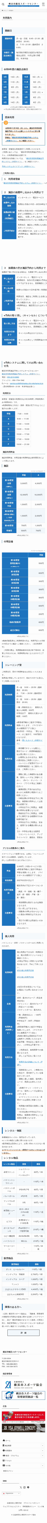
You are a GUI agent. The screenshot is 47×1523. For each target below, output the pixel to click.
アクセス (8, 1460)
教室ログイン (8, 1471)
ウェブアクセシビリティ (12, 1506)
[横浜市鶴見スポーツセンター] (23, 4)
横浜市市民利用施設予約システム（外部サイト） (23, 183)
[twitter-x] (20, 1487)
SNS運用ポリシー (29, 1506)
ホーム (7, 1440)
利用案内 (8, 1450)
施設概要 (8, 1445)
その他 (7, 1465)
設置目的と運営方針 (14, 1503)
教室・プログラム (12, 1455)
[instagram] (23, 1487)
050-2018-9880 (13, 377)
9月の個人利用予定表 (25, 977)
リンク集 (40, 1506)
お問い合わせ (23, 1510)
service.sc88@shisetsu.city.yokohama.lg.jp (26, 383)
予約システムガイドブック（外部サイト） (18, 166)
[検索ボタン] (3, 4)
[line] (27, 1487)
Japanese (9, 1493)
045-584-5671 (12, 1364)
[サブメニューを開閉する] (42, 1445)
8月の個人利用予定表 (25, 970)
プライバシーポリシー (32, 1503)
